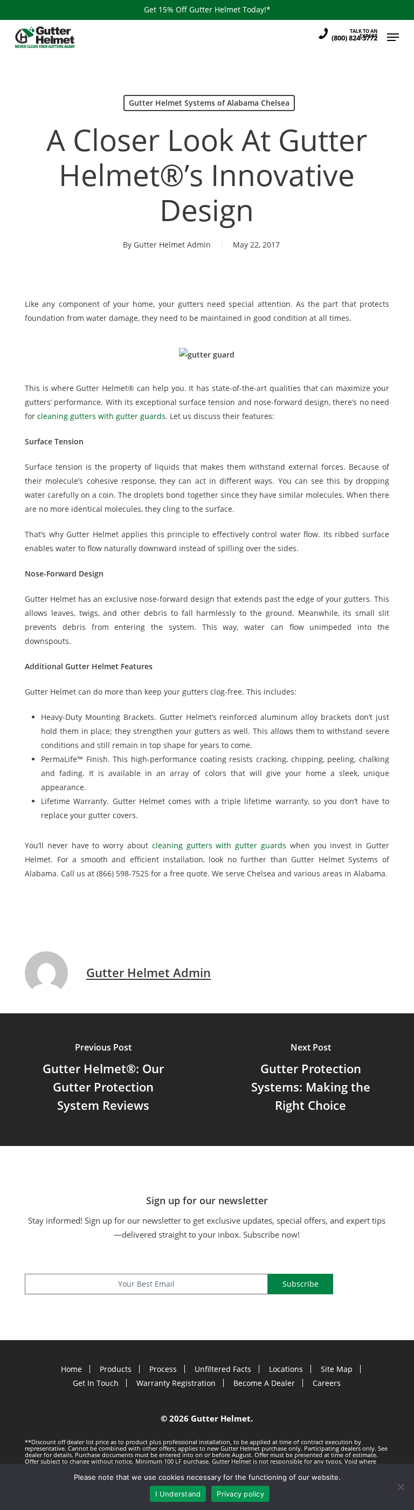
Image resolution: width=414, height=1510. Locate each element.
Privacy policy (240, 1494)
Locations (286, 1369)
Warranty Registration (176, 1383)
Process (163, 1369)
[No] (400, 1486)
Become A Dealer (264, 1383)
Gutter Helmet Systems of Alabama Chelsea (209, 103)
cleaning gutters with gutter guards (101, 416)
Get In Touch (96, 1383)
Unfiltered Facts (223, 1369)
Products (116, 1369)
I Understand (178, 1494)
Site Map (337, 1369)
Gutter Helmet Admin (172, 244)
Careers (327, 1383)
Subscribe (300, 1284)
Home (71, 1369)
